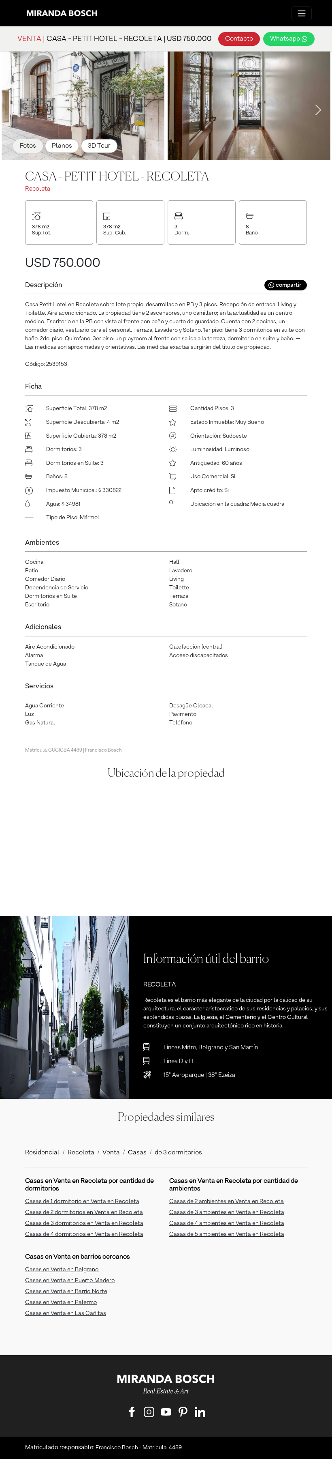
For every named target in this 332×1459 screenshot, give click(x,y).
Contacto (239, 39)
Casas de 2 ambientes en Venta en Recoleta (226, 1201)
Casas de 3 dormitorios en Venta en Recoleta (84, 1223)
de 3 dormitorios (178, 1153)
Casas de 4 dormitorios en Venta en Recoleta (84, 1234)
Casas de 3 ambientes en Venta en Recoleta (226, 1212)
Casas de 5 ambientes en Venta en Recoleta (226, 1234)
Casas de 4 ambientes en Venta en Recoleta (226, 1223)
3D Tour (99, 146)
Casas (137, 1153)
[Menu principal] (302, 13)
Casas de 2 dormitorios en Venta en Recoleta (84, 1212)
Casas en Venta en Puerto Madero (70, 1280)
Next (316, 107)
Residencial (42, 1153)
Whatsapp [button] (285, 39)
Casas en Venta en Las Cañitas (65, 1313)
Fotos (28, 146)
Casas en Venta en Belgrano (62, 1269)
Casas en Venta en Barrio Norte (66, 1291)
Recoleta (81, 1153)
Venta (111, 1153)
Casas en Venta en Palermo (61, 1302)
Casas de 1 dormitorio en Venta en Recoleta (82, 1201)
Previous (12, 107)
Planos (62, 146)
